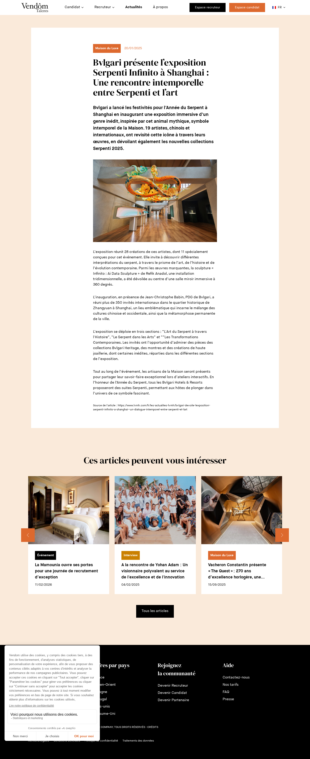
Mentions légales (38, 740)
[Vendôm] (34, 7)
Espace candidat (247, 7)
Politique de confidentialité (101, 740)
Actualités (133, 7)
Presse (228, 699)
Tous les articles (155, 611)
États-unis (101, 706)
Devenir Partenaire (173, 700)
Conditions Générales (67, 740)
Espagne (100, 692)
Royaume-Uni (104, 714)
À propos (160, 7)
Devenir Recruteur (173, 686)
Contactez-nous (236, 677)
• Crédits (152, 727)
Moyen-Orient (104, 685)
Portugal (100, 699)
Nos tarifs (231, 685)
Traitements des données (138, 740)
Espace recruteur (207, 7)
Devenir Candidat (172, 693)
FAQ (226, 692)
